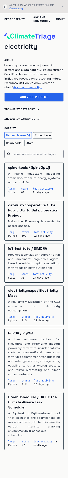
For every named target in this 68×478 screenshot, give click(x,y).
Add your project (34, 97)
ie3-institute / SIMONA (27, 248)
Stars (29, 143)
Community (16, 8)
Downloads (13, 143)
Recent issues (16, 135)
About (60, 19)
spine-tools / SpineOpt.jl (29, 167)
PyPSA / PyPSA (21, 333)
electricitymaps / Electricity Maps (33, 293)
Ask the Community (41, 19)
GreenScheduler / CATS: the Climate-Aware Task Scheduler (32, 402)
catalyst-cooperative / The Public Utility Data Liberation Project (33, 210)
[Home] (29, 36)
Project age (43, 135)
